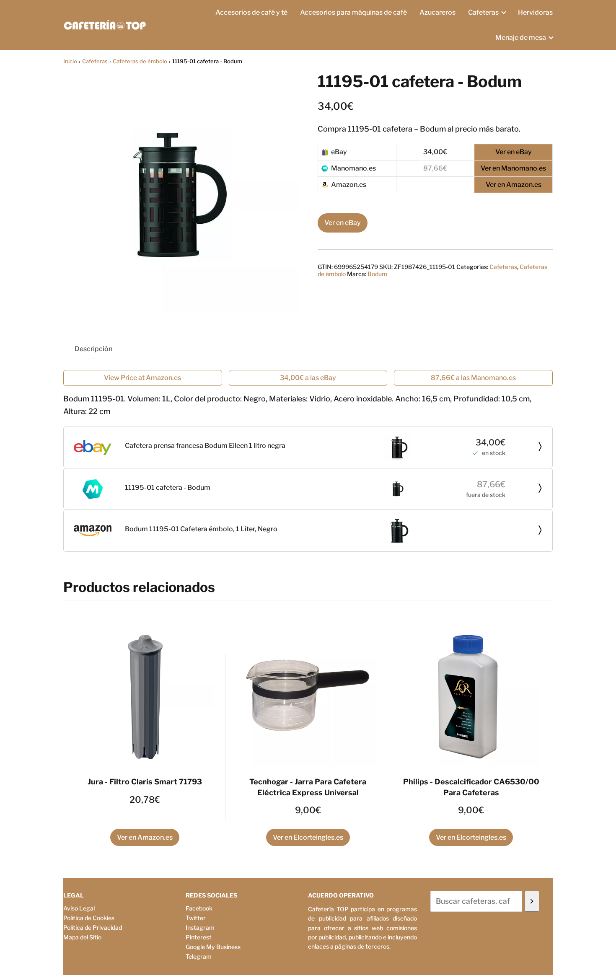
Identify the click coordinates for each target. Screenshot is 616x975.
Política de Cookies (88, 917)
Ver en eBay (342, 223)
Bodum (377, 273)
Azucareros (437, 12)
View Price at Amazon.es (142, 378)
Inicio (70, 61)
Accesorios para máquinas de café (353, 12)
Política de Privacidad (92, 927)
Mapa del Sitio (82, 937)
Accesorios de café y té (251, 12)
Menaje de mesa (520, 37)
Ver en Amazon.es (145, 837)
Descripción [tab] (93, 349)
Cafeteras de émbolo (140, 61)
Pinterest (199, 937)
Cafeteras (483, 12)
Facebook (199, 908)
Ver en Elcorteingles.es (308, 837)
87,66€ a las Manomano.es (473, 378)
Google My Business (213, 946)
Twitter (196, 917)
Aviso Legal (79, 908)
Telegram (199, 956)
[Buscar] (532, 901)
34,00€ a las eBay (308, 378)
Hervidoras (535, 12)
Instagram (200, 927)
